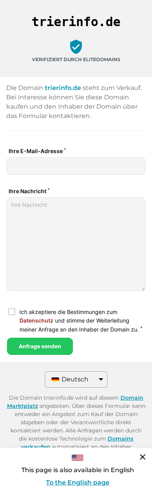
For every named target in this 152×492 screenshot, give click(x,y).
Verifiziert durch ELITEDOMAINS (76, 59)
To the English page (78, 482)
